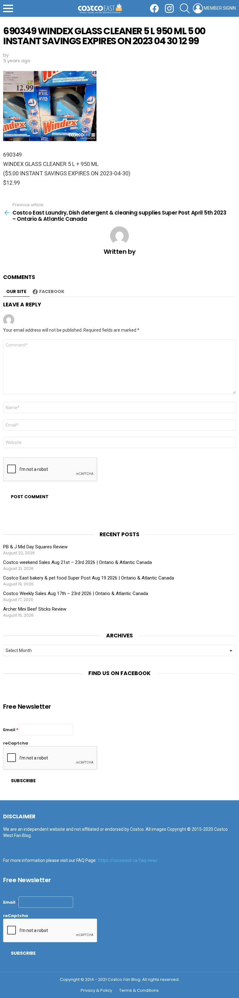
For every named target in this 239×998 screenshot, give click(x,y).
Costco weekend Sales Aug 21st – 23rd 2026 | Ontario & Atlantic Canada (77, 562)
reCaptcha (15, 743)
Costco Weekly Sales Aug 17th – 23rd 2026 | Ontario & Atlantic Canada (75, 593)
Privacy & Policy (96, 990)
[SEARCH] (185, 8)
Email (10, 730)
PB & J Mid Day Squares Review (35, 547)
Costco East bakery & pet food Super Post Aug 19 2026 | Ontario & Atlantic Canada (88, 578)
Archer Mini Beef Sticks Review (34, 609)
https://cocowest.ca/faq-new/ (128, 860)
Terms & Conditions (139, 990)
